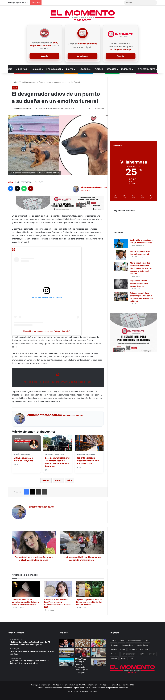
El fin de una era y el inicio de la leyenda (24, 459)
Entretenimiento (146, 69)
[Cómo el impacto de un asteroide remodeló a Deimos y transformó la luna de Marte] (26, 589)
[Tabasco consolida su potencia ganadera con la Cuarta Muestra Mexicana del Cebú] (121, 296)
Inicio (9, 69)
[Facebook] (10, 188)
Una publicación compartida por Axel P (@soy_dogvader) (46, 331)
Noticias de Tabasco (129, 654)
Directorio (93, 691)
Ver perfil (85, 191)
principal (152, 654)
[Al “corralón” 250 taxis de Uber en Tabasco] (82, 652)
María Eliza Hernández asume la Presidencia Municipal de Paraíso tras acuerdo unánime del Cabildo (141, 268)
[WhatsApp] (24, 188)
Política (70, 69)
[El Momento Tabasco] (82, 15)
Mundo (122, 649)
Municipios (21, 69)
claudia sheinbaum (134, 641)
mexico (114, 649)
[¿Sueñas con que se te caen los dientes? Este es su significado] (82, 643)
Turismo (99, 69)
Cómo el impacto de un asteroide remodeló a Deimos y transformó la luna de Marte (25, 601)
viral (70, 480)
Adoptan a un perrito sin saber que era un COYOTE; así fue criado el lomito (58, 382)
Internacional (53, 69)
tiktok (59, 480)
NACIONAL (144, 649)
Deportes (111, 69)
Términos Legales (81, 691)
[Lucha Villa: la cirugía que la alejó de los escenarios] (121, 243)
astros (121, 641)
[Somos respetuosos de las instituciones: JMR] (121, 255)
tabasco (114, 658)
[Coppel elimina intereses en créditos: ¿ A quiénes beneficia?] (66, 652)
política (142, 654)
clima (146, 641)
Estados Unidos (142, 645)
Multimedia (127, 69)
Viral (21, 82)
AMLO (113, 641)
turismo (123, 658)
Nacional (36, 69)
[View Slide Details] (133, 332)
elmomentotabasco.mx (22, 108)
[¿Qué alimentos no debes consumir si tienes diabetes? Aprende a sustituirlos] (98, 643)
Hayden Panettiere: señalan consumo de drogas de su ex (139, 283)
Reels (47, 480)
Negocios (85, 69)
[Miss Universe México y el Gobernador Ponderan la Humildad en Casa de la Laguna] (82, 666)
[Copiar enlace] (30, 188)
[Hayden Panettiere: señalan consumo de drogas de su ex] (121, 284)
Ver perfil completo (73, 415)
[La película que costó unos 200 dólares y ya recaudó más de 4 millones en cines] (90, 589)
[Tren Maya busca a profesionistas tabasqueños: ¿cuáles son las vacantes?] (66, 662)
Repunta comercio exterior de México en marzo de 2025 (88, 461)
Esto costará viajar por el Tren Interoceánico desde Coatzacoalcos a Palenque (57, 462)
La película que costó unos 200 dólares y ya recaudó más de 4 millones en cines (89, 601)
